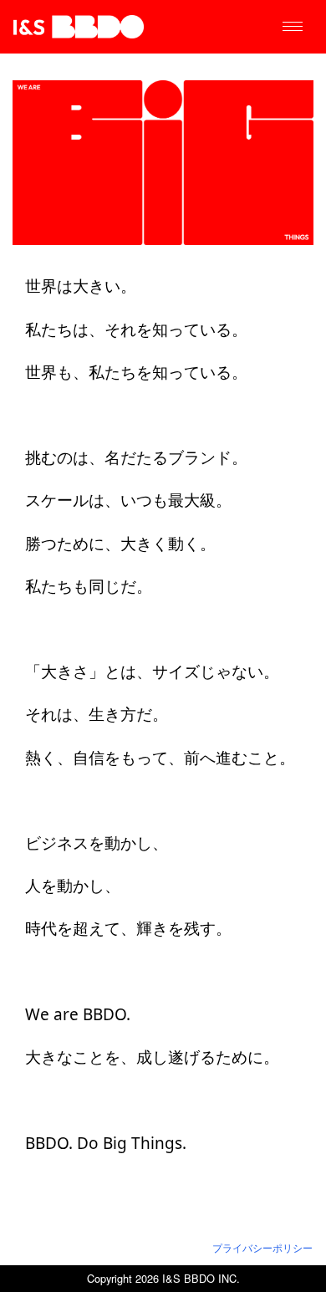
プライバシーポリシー (262, 1248)
